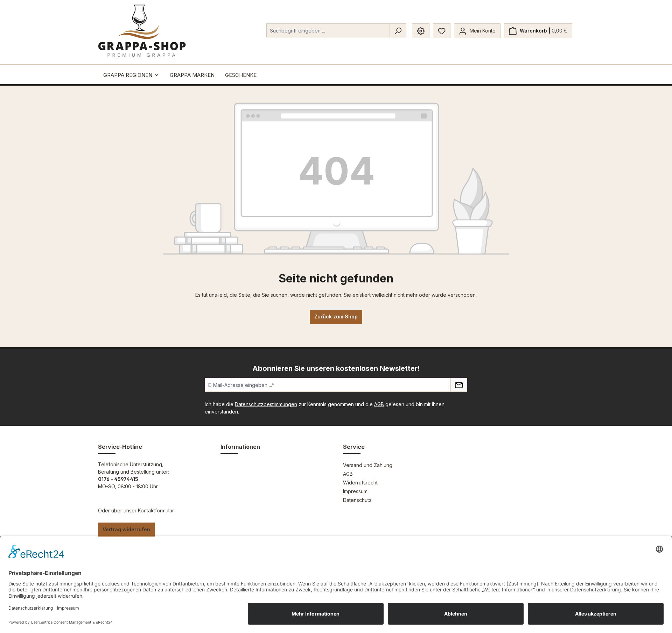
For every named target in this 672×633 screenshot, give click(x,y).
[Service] (420, 31)
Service (354, 446)
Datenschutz (357, 500)
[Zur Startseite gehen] (142, 31)
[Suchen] (398, 30)
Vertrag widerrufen (126, 529)
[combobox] (328, 30)
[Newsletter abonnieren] (458, 385)
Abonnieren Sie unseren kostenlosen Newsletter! (336, 368)
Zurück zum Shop (336, 316)
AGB (379, 404)
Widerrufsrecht (360, 482)
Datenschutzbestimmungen (266, 404)
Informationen (240, 446)
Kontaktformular (156, 510)
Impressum (355, 491)
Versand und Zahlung (367, 465)
